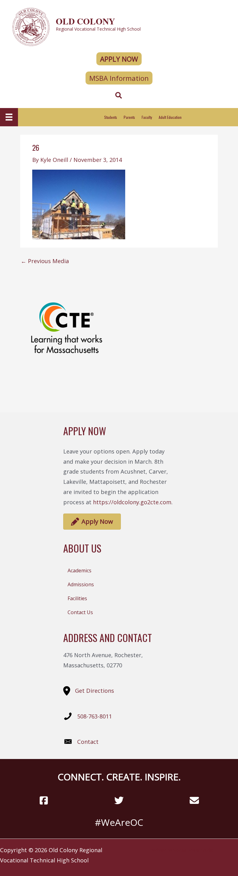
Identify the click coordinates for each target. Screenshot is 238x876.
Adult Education (170, 117)
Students (110, 117)
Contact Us (80, 612)
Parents (129, 117)
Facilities (77, 598)
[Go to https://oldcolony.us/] (119, 26)
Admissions (81, 584)
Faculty (147, 117)
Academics (79, 570)
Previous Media (45, 261)
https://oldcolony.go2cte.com (132, 502)
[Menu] (9, 117)
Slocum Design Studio (193, 850)
